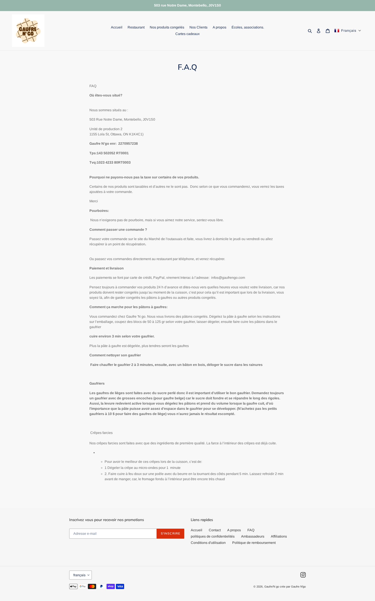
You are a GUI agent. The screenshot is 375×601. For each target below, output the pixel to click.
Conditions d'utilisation (208, 543)
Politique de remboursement (254, 543)
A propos (234, 530)
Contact (215, 530)
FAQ (250, 530)
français (79, 575)
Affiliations (279, 536)
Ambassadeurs (252, 536)
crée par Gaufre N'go (293, 586)
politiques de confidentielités (213, 536)
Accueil (196, 530)
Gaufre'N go (271, 586)
